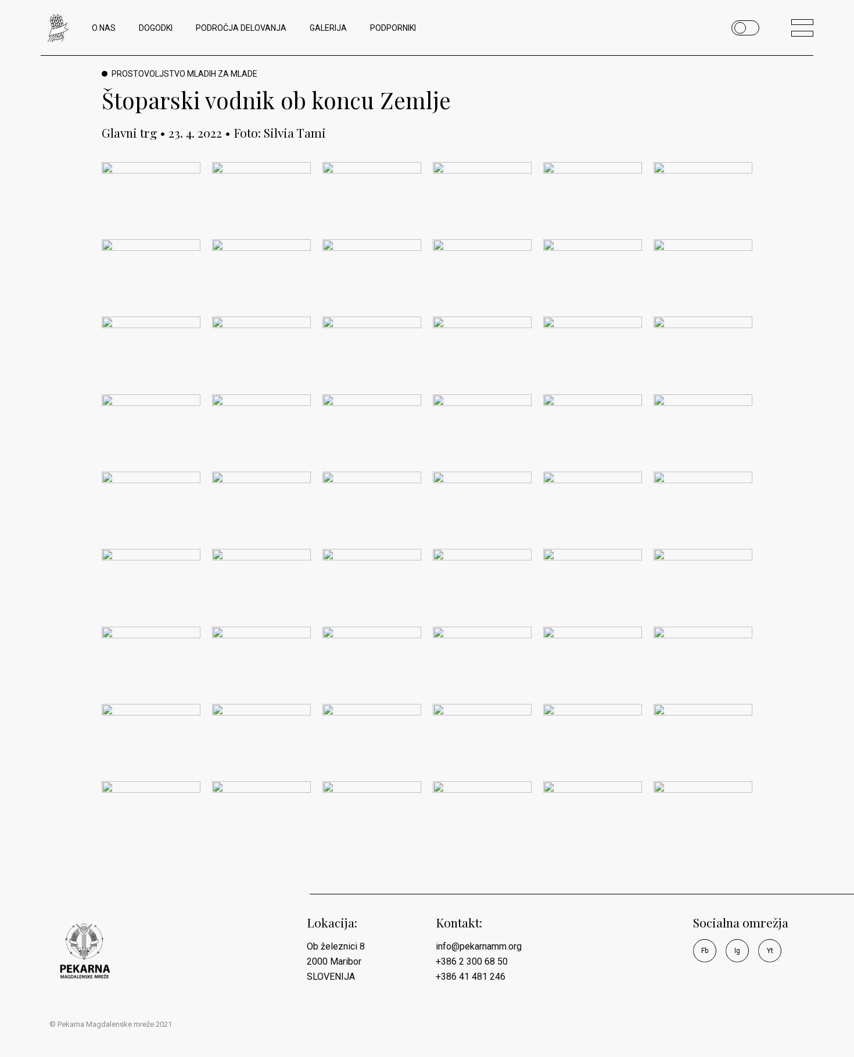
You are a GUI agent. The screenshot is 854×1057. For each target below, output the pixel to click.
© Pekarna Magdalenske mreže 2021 (110, 1024)
